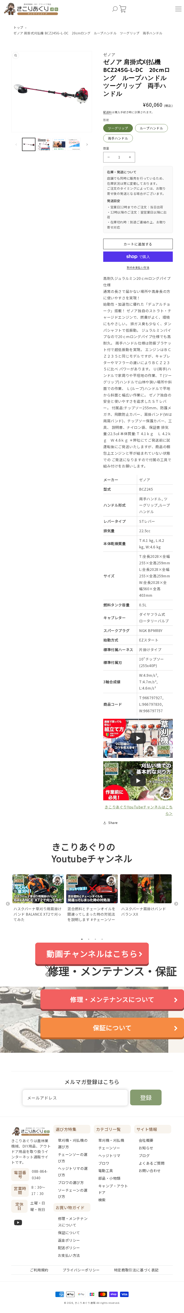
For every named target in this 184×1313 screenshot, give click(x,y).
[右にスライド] (87, 144)
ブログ (144, 1155)
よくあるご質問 (152, 1163)
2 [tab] (88, 939)
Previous (8, 904)
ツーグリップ (118, 128)
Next (176, 904)
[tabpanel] (38, 898)
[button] (115, 9)
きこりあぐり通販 (85, 1302)
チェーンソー (109, 1148)
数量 (106, 148)
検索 (102, 1199)
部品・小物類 (109, 1178)
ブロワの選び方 (71, 1182)
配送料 (107, 112)
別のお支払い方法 (138, 267)
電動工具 (105, 1170)
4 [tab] (102, 939)
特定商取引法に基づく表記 (136, 1270)
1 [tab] (82, 939)
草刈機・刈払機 (111, 1140)
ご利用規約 (39, 1270)
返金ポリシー (69, 1240)
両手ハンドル (118, 138)
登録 (146, 1097)
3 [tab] (95, 939)
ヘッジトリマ (109, 1155)
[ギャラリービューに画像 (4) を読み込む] (74, 144)
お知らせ (146, 1148)
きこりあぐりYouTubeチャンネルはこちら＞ (139, 810)
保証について (112, 1027)
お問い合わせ (150, 1170)
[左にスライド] (16, 144)
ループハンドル (151, 128)
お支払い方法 (69, 1255)
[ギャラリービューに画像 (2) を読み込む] (43, 144)
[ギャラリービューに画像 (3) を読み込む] (59, 144)
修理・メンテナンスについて (112, 999)
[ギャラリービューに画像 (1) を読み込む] (28, 144)
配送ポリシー (69, 1247)
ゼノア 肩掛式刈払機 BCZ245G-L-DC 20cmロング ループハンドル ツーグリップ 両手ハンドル (87, 33)
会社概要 (146, 1140)
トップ (18, 27)
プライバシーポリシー (81, 1270)
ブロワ (104, 1163)
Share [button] (113, 822)
